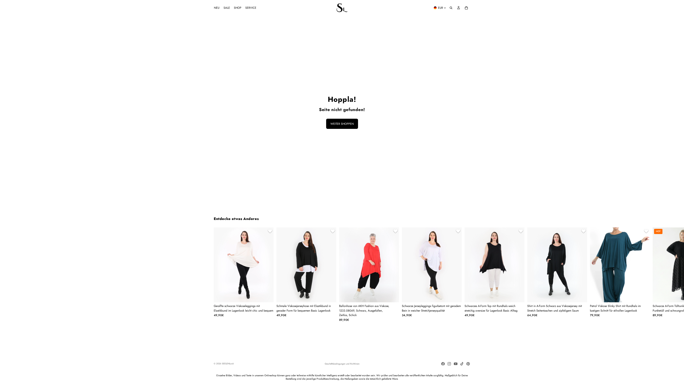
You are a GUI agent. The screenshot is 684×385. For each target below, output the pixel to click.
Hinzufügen (396, 297)
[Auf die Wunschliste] (269, 231)
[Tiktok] (462, 364)
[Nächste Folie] (466, 274)
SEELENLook (228, 363)
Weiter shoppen (342, 124)
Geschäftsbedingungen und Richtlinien (342, 363)
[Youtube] (456, 364)
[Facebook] (443, 364)
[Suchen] (451, 8)
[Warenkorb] (466, 8)
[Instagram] (449, 364)
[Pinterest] (468, 364)
